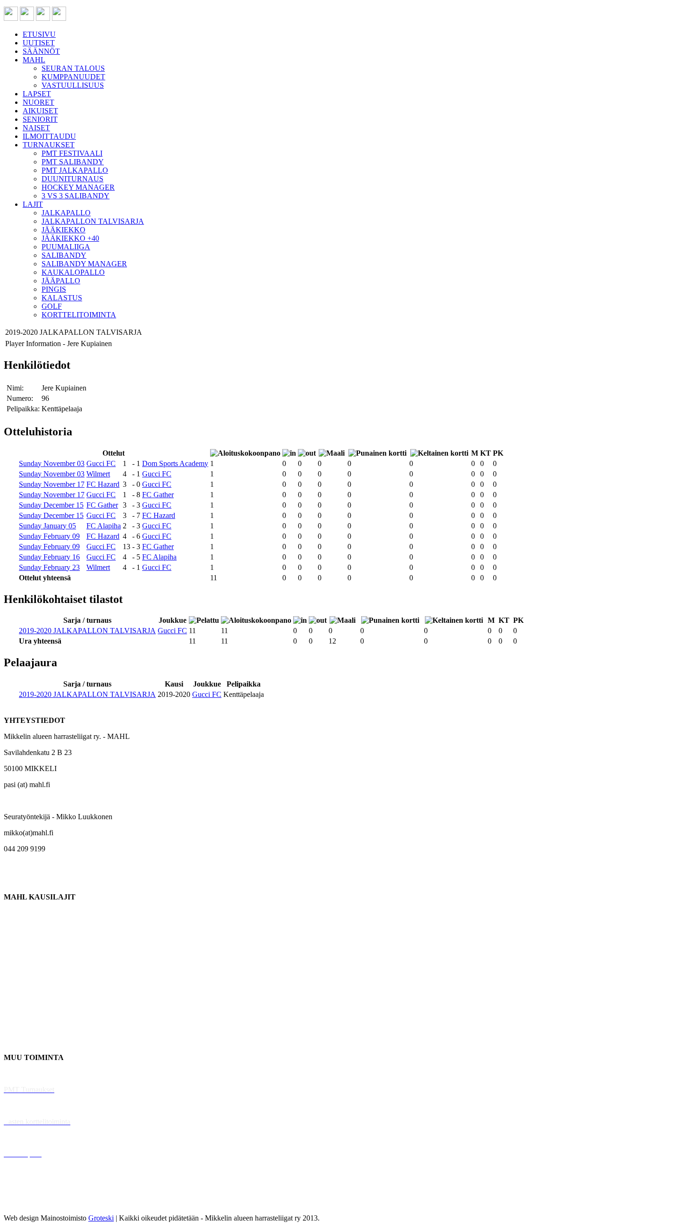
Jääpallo (16, 1009)
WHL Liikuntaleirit (33, 1138)
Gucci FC (101, 463)
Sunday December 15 (51, 505)
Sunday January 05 (47, 526)
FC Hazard (102, 484)
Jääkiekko (19, 929)
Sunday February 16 (49, 557)
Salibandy (19, 961)
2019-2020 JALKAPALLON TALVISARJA (87, 631)
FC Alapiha (103, 526)
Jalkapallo (19, 945)
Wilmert (98, 474)
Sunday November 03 (52, 463)
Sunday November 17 (52, 484)
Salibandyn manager (34, 977)
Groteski (101, 1218)
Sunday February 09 (49, 536)
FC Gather (158, 495)
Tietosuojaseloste (29, 1202)
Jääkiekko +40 (25, 1041)
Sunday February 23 (49, 567)
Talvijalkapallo (26, 993)
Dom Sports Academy (175, 463)
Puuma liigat (22, 1025)
